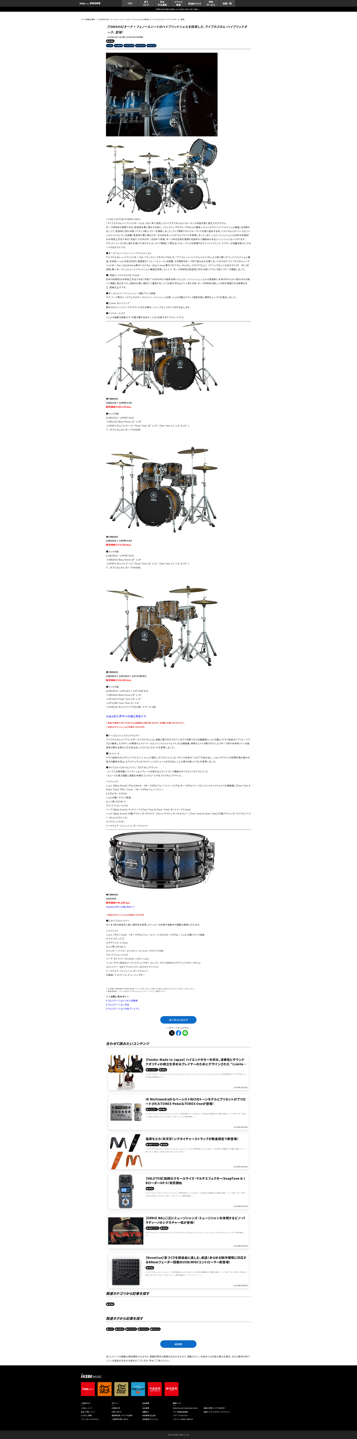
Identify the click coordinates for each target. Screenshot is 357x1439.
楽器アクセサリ (154, 1144)
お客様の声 (116, 1408)
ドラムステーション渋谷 (117, 1004)
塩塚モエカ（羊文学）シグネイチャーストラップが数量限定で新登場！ (192, 1138)
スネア (110, 45)
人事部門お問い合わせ (120, 1419)
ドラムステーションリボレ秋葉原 (122, 1000)
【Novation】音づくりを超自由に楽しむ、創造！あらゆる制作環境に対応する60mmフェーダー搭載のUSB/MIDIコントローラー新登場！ (196, 1259)
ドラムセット (141, 45)
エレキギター (153, 1070)
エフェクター (153, 1109)
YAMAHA (119, 45)
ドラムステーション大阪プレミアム (123, 1008)
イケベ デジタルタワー (181, 1415)
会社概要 (145, 1408)
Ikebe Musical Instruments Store (185, 1408)
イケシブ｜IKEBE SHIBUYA (183, 1419)
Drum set (152, 45)
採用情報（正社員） (149, 1415)
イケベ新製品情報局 (180, 1412)
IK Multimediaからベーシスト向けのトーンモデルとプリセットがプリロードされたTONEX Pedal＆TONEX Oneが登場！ (196, 1101)
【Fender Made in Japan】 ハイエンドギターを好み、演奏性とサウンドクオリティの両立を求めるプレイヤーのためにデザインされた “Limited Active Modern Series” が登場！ (196, 1064)
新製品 (111, 41)
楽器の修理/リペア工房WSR (214, 1408)
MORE (178, 1344)
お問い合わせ (117, 1412)
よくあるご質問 (86, 1415)
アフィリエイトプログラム (90, 1419)
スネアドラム (130, 45)
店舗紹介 (145, 1412)
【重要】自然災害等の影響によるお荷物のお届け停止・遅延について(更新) (178, 9)
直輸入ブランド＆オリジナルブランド (217, 1412)
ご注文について (86, 1408)
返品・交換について (88, 1412)
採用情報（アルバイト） (150, 1419)
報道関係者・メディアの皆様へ (122, 1415)
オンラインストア (178, 1020)
